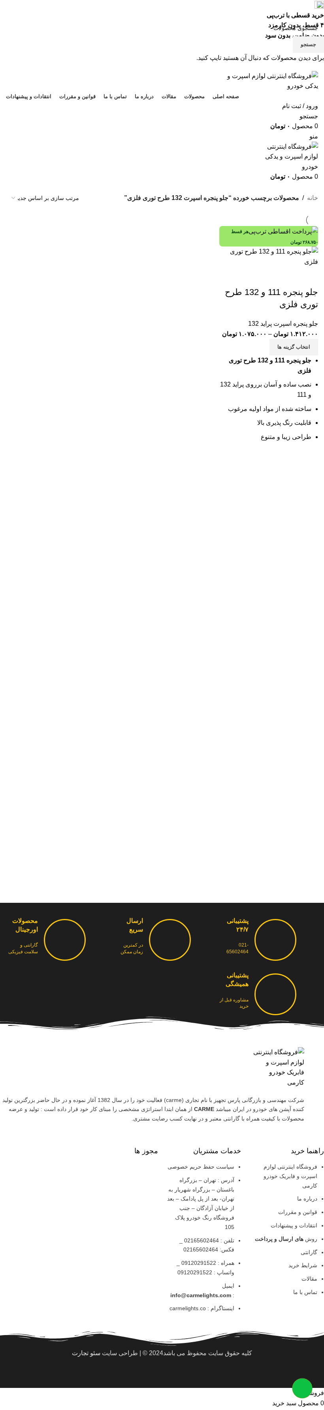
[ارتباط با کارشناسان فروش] (302, 1388)
